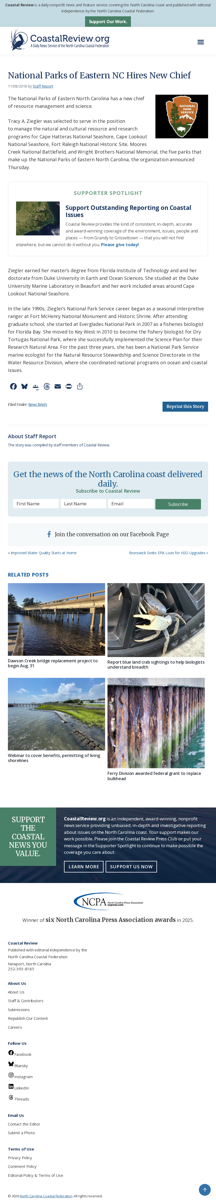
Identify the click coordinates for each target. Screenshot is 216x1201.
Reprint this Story (185, 406)
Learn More (83, 867)
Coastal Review (19, 4)
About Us (16, 992)
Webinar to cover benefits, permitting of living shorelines (54, 758)
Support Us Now (131, 867)
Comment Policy (22, 1166)
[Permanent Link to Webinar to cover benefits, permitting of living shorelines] (56, 714)
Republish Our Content (28, 1018)
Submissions (19, 1009)
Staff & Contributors (25, 1000)
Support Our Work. (108, 21)
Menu (202, 39)
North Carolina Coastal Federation (37, 956)
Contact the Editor (24, 1124)
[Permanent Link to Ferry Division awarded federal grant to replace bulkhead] (156, 723)
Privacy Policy (20, 1157)
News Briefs (37, 404)
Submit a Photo (21, 1132)
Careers (15, 1027)
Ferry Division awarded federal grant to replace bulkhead (154, 775)
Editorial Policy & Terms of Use (35, 1175)
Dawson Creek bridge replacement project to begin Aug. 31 (53, 663)
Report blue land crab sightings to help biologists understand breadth (155, 664)
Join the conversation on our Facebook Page (111, 534)
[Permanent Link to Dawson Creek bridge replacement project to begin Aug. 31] (56, 619)
